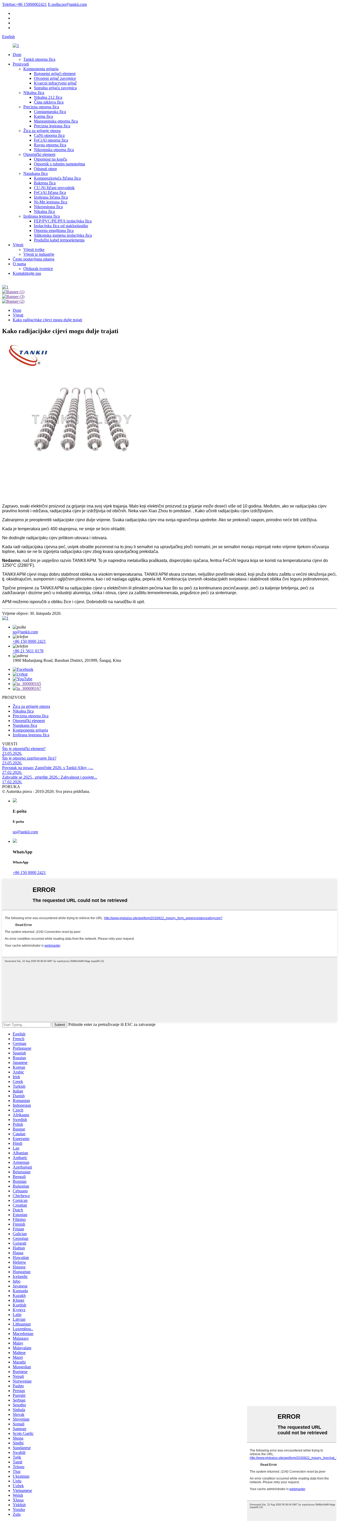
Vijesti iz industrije (38, 254)
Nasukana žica (35, 173)
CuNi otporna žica (49, 135)
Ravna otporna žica (50, 145)
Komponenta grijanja (41, 69)
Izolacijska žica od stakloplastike (61, 226)
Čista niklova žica (49, 102)
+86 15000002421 (24, 4)
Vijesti (18, 245)
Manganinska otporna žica (56, 121)
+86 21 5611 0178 (28, 651)
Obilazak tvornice (38, 268)
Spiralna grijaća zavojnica (55, 88)
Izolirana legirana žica (41, 216)
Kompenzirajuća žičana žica (57, 178)
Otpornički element (39, 154)
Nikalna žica (33, 92)
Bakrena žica (45, 183)
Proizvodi (21, 64)
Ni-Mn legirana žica (50, 202)
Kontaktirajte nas (27, 273)
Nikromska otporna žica (54, 149)
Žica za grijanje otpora (42, 130)
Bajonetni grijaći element (54, 73)
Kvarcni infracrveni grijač (55, 83)
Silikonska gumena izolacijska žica (63, 235)
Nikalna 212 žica (48, 97)
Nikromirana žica (48, 206)
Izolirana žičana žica (51, 197)
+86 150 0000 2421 (29, 641)
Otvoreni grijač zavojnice (55, 78)
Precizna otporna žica (41, 107)
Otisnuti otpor (45, 168)
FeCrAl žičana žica (50, 192)
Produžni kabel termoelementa (59, 240)
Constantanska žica (50, 111)
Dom (17, 54)
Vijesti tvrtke (33, 249)
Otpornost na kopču (50, 159)
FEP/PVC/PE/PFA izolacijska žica (63, 221)
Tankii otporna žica (39, 59)
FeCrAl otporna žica (51, 140)
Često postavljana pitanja (33, 259)
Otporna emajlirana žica (54, 230)
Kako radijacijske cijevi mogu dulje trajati (47, 320)
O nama (19, 264)
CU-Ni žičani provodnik (54, 187)
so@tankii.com (67, 4)
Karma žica (43, 116)
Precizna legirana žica (52, 126)
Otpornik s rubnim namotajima (59, 164)
